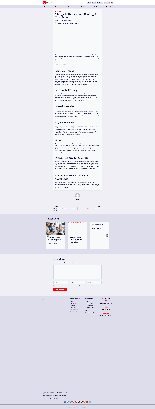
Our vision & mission (89, 312)
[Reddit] (109, 3)
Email (72, 282)
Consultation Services (75, 311)
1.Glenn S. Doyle (89, 303)
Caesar (60, 20)
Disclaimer (72, 305)
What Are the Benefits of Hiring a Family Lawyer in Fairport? (64, 208)
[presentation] (55, 228)
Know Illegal (73, 407)
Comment (56, 266)
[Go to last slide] (47, 235)
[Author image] (56, 20)
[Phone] (107, 3)
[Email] (105, 3)
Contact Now (105, 7)
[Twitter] (98, 3)
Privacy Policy (73, 307)
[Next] (107, 235)
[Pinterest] (93, 3)
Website (89, 282)
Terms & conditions (74, 309)
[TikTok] (95, 3)
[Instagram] (100, 3)
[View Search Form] (111, 7)
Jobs (86, 310)
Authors (87, 301)
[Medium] (102, 3)
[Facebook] (90, 3)
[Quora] (112, 3)
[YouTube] (88, 3)
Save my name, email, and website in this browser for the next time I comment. (71, 285)
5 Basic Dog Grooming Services (94, 207)
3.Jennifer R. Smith (90, 307)
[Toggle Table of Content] (67, 64)
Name (55, 282)
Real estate (58, 11)
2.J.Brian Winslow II (90, 305)
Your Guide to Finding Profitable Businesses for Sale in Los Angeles (54, 239)
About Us (72, 301)
